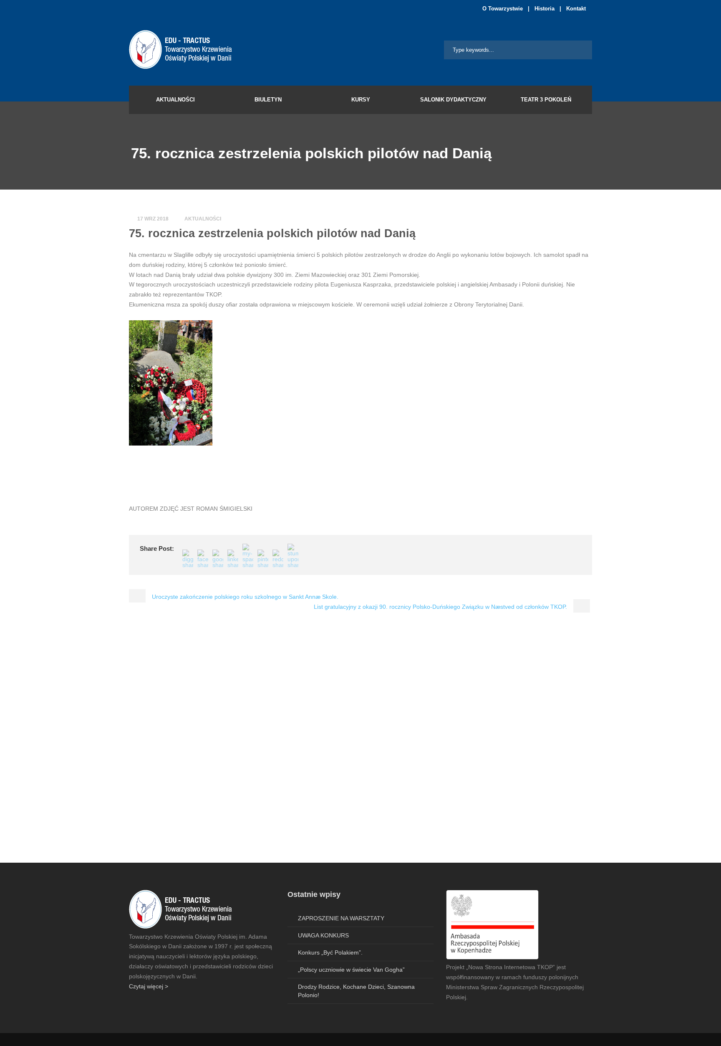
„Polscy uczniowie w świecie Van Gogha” (351, 969)
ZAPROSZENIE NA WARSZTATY (341, 918)
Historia (544, 8)
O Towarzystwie (502, 8)
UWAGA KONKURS (323, 935)
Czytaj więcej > (148, 986)
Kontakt (576, 8)
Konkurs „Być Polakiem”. (330, 952)
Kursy (360, 99)
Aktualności (175, 99)
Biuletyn (268, 99)
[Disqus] (360, 743)
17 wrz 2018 (153, 219)
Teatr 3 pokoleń (546, 99)
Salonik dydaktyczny (453, 99)
